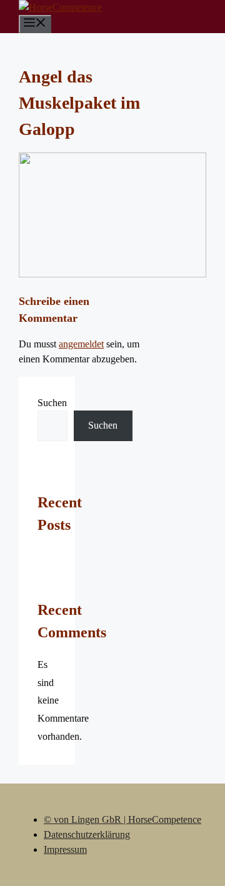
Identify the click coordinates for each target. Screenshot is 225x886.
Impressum (65, 849)
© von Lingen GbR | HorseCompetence (122, 819)
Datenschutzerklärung (87, 834)
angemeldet (81, 344)
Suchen (52, 402)
